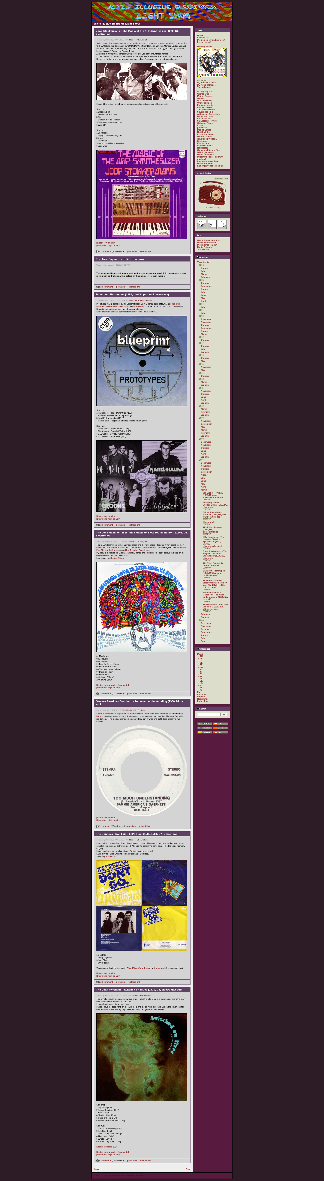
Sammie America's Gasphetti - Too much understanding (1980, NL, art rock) (215, 595)
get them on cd (111, 856)
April (203, 301)
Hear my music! (205, 47)
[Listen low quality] (106, 243)
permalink (132, 251)
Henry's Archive (205, 116)
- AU (200, 656)
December (206, 319)
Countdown (148, 547)
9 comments (105, 251)
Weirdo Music (204, 94)
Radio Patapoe (204, 247)
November (206, 322)
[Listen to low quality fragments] (112, 685)
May (203, 298)
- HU (200, 667)
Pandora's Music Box (207, 161)
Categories (204, 649)
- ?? (200, 690)
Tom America (161, 714)
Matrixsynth (203, 143)
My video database (206, 85)
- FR (200, 665)
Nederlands (202, 699)
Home (200, 35)
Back (96, 1169)
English (143, 40)
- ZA (200, 687)
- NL (137, 40)
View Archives (204, 262)
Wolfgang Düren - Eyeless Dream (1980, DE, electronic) (215, 504)
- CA (137, 300)
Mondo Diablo (204, 130)
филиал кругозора (207, 139)
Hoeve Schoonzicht (207, 242)
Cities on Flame (205, 123)
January (205, 352)
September (206, 286)
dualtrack (201, 159)
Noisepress (202, 148)
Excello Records (104, 1147)
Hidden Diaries (204, 136)
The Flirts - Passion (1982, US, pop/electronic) (212, 529)
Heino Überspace (205, 154)
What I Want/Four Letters (139, 968)
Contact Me (202, 38)
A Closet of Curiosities (208, 114)
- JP (200, 676)
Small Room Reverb (207, 121)
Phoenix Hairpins (205, 105)
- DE (200, 663)
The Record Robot (206, 109)
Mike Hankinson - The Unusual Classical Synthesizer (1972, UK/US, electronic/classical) (213, 541)
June (203, 295)
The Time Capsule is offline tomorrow (213, 564)
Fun (199, 692)
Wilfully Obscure (205, 152)
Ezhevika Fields (205, 145)
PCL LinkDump (204, 100)
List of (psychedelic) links (210, 166)
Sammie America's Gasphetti (110, 714)
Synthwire (202, 141)
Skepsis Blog (203, 249)
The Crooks (124, 306)
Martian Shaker (204, 107)
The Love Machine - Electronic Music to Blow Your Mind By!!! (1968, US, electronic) (215, 583)
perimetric (202, 127)
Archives (203, 257)
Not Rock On (203, 132)
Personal (201, 694)
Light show (202, 701)
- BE (200, 658)
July (203, 271)
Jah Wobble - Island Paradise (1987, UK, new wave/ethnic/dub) (214, 514)
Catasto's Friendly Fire (208, 150)
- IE (200, 670)
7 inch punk (160, 968)
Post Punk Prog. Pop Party (210, 157)
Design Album (117, 558)
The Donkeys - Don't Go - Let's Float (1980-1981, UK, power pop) (215, 606)
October (205, 283)
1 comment (105, 826)
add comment (106, 287)
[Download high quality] (108, 245)
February (205, 277)
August (204, 268)
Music (132, 40)
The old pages (204, 87)
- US (137, 541)
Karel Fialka (111, 306)
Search (202, 709)
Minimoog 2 (208, 522)
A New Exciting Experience (136, 550)
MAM (98, 716)
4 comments (105, 1160)
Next (188, 1169)
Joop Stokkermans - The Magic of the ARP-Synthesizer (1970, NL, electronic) (215, 554)
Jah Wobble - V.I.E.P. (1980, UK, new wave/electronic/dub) (213, 495)
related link (145, 251)
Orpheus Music (204, 103)
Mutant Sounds (204, 96)
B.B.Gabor (139, 306)
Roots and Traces (205, 134)
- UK (142, 300)
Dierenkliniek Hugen (207, 245)
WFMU (200, 98)
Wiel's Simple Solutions (208, 240)
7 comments (105, 693)
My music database (206, 82)
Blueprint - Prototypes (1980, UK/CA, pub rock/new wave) (214, 573)
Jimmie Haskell (117, 547)
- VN (200, 685)
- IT (200, 674)
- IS (200, 672)
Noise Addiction (205, 163)
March (204, 274)
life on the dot (204, 118)
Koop (200, 125)
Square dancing (205, 112)
